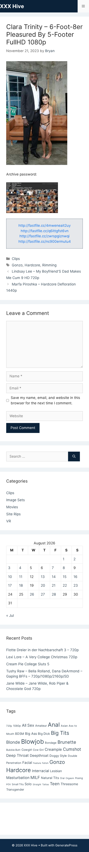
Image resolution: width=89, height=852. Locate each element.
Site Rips (13, 514)
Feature (37, 763)
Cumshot (72, 749)
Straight (37, 784)
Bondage (51, 742)
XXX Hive (12, 6)
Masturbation (17, 777)
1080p (17, 725)
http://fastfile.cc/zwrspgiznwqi (44, 236)
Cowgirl (27, 749)
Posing (79, 778)
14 (54, 577)
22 (65, 585)
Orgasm (70, 778)
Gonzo (17, 265)
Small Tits (18, 784)
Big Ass (31, 733)
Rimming (49, 265)
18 (21, 585)
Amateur (41, 725)
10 (10, 577)
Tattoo (45, 784)
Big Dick (44, 734)
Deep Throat (17, 755)
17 (10, 585)
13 (43, 577)
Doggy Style (58, 756)
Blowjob (32, 741)
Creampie (53, 749)
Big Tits (60, 733)
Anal (54, 724)
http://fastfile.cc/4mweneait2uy (44, 225)
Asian (64, 725)
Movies (12, 507)
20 (43, 585)
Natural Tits (50, 778)
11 (20, 577)
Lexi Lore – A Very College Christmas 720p (41, 657)
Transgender (15, 789)
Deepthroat (39, 755)
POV (8, 784)
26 (32, 594)
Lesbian (56, 771)
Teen (55, 783)
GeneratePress (66, 845)
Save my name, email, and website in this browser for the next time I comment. (45, 400)
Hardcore (32, 265)
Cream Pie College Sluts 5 (27, 664)
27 (43, 594)
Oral (62, 778)
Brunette (67, 742)
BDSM (19, 734)
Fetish (45, 763)
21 (53, 585)
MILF (35, 777)
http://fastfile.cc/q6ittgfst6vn (45, 231)
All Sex (28, 725)
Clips (16, 259)
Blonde (13, 742)
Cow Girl (38, 749)
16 (75, 577)
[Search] (74, 457)
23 (75, 585)
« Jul (10, 615)
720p (9, 725)
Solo (28, 784)
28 (54, 594)
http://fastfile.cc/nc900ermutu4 (44, 241)
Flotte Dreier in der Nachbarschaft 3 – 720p (42, 650)
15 (64, 577)
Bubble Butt (13, 749)
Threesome (69, 784)
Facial (27, 763)
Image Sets (15, 500)
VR (8, 521)
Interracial (40, 771)
